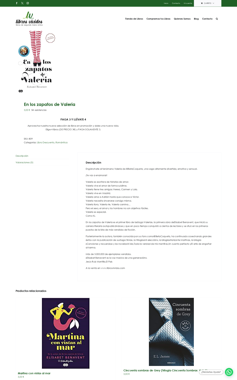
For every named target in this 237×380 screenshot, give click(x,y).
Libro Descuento (45, 142)
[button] (217, 19)
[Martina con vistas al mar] (66, 333)
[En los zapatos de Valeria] (65, 63)
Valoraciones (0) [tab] (24, 162)
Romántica (61, 142)
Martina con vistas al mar (34, 373)
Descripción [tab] (22, 155)
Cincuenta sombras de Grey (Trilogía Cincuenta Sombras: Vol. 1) (165, 370)
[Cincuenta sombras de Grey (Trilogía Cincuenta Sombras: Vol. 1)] (171, 332)
